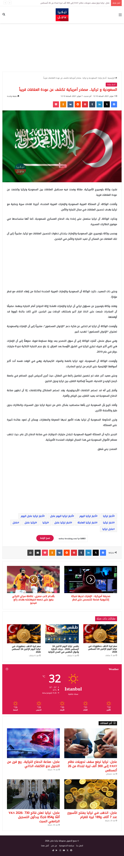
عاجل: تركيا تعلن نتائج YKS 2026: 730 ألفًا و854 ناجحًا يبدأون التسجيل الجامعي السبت (34, 817)
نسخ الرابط (45, 538)
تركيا (45, 522)
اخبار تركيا (108, 522)
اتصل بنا (79, 846)
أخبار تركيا (102, 78)
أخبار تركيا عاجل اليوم (32, 516)
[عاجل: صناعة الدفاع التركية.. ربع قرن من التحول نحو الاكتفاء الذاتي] (33, 743)
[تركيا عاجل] (62, 14)
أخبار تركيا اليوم (88, 516)
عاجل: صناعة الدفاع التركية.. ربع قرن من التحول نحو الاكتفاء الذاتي (33, 764)
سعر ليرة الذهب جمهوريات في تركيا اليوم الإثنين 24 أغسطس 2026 (102, 649)
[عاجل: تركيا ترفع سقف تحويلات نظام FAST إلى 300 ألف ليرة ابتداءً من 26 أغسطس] (90, 743)
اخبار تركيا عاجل (62, 522)
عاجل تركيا (107, 529)
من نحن (54, 846)
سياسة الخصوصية (66, 846)
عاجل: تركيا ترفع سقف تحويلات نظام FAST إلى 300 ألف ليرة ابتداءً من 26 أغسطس (92, 766)
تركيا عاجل (30, 522)
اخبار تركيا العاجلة (87, 522)
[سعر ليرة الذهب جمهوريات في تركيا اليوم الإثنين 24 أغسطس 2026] (100, 633)
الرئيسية (111, 78)
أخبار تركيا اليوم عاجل (61, 516)
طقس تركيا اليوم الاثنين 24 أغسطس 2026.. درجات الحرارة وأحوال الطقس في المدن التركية (63, 649)
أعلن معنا (45, 846)
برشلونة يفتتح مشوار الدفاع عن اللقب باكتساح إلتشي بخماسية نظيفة (80, 3)
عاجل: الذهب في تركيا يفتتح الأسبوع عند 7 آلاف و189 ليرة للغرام (92, 815)
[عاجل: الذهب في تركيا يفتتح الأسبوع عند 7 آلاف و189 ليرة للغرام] (90, 794)
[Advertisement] (62, 47)
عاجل (15, 522)
